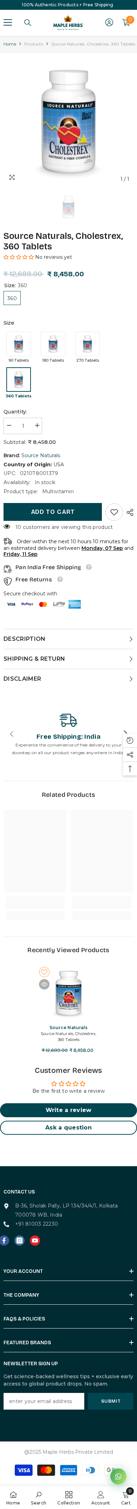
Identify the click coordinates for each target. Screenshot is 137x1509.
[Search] (28, 23)
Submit (110, 1401)
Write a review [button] (69, 1110)
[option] (68, 121)
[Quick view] (44, 984)
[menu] (8, 22)
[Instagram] (19, 1240)
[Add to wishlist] (44, 972)
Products (33, 44)
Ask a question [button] (68, 1127)
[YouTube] (35, 1240)
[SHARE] (128, 512)
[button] (19, 257)
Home (10, 44)
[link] (114, 512)
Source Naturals (40, 455)
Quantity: (15, 412)
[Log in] (109, 22)
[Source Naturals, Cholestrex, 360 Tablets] (68, 993)
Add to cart (53, 512)
